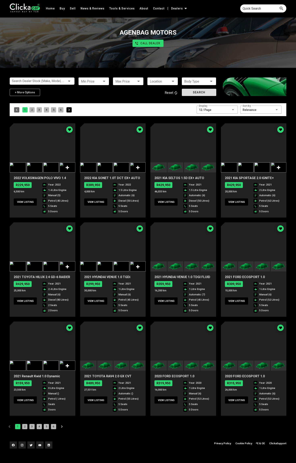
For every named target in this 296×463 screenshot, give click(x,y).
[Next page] (69, 109)
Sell (73, 8)
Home (51, 8)
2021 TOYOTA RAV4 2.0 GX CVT (107, 376)
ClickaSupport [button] (277, 443)
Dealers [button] (177, 8)
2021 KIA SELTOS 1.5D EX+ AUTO (179, 178)
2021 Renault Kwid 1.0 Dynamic (37, 376)
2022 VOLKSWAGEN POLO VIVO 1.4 (40, 178)
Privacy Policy (222, 443)
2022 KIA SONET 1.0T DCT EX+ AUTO (112, 178)
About (144, 8)
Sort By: (247, 105)
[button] (94, 81)
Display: (203, 105)
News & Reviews (93, 8)
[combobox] (263, 8)
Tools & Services (122, 8)
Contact (159, 8)
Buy (63, 8)
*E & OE (260, 443)
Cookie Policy (243, 443)
